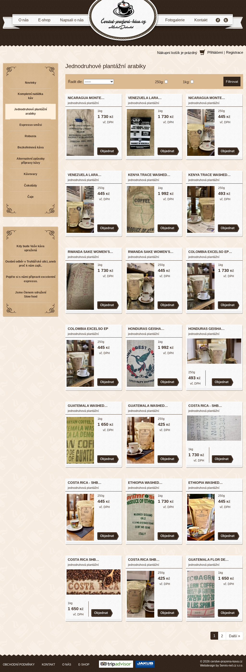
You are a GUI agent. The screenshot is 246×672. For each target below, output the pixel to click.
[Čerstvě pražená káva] (123, 21)
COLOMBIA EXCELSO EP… (210, 252)
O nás (23, 20)
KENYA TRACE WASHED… (149, 175)
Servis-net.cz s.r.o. (231, 665)
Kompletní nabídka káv (30, 96)
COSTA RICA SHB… (83, 559)
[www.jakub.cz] (145, 664)
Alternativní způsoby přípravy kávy (31, 160)
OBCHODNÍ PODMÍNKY (19, 664)
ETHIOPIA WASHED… (145, 483)
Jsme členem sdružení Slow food (30, 294)
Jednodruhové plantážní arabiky (30, 111)
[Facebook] (218, 20)
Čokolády (30, 185)
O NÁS (66, 664)
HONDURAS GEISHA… (146, 329)
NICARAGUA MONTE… (86, 98)
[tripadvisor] (116, 664)
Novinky (30, 82)
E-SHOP (83, 664)
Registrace (234, 52)
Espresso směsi (30, 125)
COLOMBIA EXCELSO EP (88, 329)
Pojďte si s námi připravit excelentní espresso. (30, 279)
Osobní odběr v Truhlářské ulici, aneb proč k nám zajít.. (30, 263)
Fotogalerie (175, 20)
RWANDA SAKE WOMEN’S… (90, 252)
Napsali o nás (72, 20)
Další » (234, 636)
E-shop (44, 20)
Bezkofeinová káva (31, 147)
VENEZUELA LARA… (145, 98)
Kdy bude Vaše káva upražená (30, 248)
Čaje (30, 197)
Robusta (30, 136)
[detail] (80, 132)
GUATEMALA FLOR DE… (208, 559)
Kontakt (200, 20)
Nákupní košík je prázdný (177, 53)
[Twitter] (226, 20)
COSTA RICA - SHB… (205, 406)
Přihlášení (215, 52)
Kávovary (30, 174)
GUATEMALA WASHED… (88, 406)
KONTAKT (48, 664)
